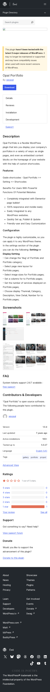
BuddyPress (10, 637)
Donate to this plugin (13, 558)
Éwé (11, 649)
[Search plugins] (32, 22)
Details (9, 98)
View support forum (13, 533)
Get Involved (33, 598)
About (6, 575)
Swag (30, 613)
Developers (8, 608)
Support (10, 127)
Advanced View (11, 465)
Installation (11, 112)
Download (9, 87)
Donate (31, 608)
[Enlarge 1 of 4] (20, 316)
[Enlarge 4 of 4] (43, 346)
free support (9, 386)
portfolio (34, 457)
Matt (7, 627)
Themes (30, 580)
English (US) (41, 451)
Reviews (10, 105)
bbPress (8, 632)
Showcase (31, 575)
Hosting (7, 585)
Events (29, 603)
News (6, 580)
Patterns (30, 589)
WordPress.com (12, 622)
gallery (26, 457)
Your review (9, 512)
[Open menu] (45, 4)
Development (12, 119)
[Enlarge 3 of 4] (20, 331)
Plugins (29, 585)
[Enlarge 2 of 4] (43, 316)
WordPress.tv (11, 613)
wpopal (10, 79)
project (43, 457)
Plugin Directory (10, 12)
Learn (5, 598)
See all (44, 512)
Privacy (6, 589)
